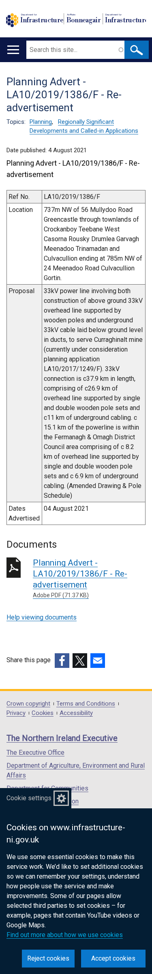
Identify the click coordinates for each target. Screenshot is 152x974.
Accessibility (76, 713)
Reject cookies (48, 958)
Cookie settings (28, 798)
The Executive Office (35, 752)
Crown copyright (28, 704)
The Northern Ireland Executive (62, 738)
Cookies (43, 713)
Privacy (16, 713)
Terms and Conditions (85, 704)
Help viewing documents (41, 617)
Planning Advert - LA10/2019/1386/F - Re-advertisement (80, 578)
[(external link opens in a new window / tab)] (62, 660)
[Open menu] (13, 50)
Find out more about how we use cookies (64, 935)
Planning (41, 121)
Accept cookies (113, 958)
